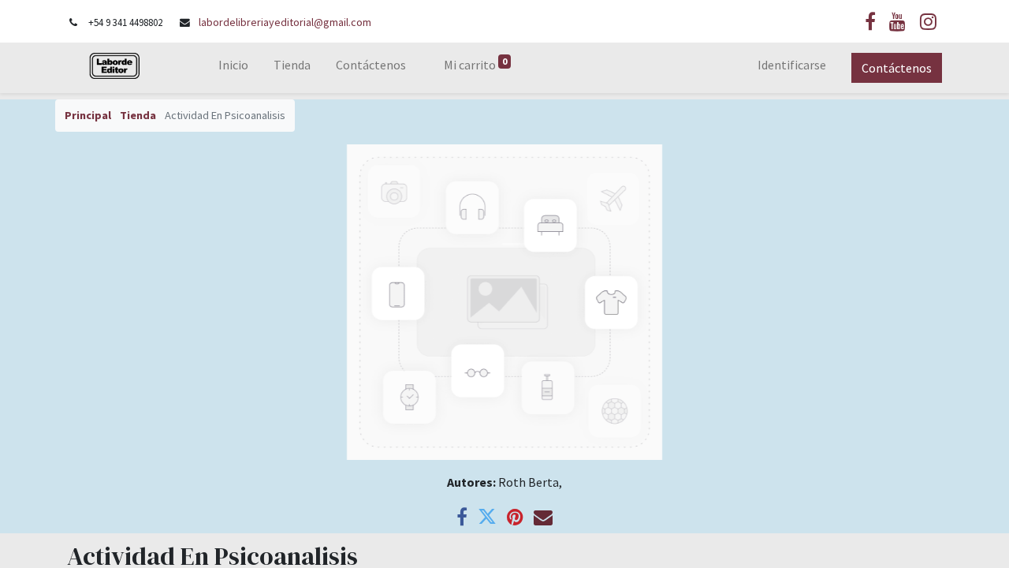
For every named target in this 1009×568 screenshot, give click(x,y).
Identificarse (792, 65)
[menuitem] (233, 68)
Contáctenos (897, 68)
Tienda (138, 115)
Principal (88, 115)
